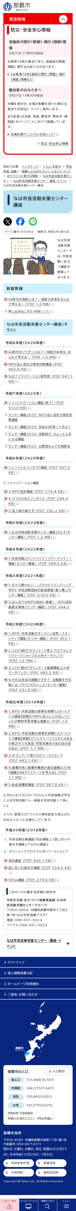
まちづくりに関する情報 (22, 176)
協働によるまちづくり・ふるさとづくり (46, 171)
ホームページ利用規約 (23, 983)
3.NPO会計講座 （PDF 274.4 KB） (36, 491)
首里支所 (49, 1163)
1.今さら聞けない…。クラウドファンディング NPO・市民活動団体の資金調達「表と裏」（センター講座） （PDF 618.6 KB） (41, 590)
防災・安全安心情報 (54, 143)
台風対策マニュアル (33, 134)
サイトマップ (16, 962)
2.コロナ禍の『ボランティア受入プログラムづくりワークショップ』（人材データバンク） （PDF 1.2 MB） (40, 655)
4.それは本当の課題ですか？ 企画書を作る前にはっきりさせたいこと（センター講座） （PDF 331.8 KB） (39, 684)
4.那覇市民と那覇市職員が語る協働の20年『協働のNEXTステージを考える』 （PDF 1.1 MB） (39, 772)
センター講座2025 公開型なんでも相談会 (39, 446)
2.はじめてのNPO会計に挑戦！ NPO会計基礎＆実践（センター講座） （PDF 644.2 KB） (40, 607)
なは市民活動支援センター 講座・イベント (40, 181)
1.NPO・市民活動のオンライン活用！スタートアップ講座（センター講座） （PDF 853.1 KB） (39, 638)
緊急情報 (17, 19)
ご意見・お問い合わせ (23, 994)
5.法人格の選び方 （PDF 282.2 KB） (37, 510)
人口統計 (59, 1071)
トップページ (30, 166)
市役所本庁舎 (20, 1163)
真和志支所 (50, 1172)
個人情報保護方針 (20, 973)
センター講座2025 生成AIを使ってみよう (39, 426)
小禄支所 (17, 1172)
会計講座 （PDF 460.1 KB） (30, 860)
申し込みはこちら (29, 311)
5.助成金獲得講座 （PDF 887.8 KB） (36, 784)
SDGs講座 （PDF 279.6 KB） (32, 879)
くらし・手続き (52, 166)
